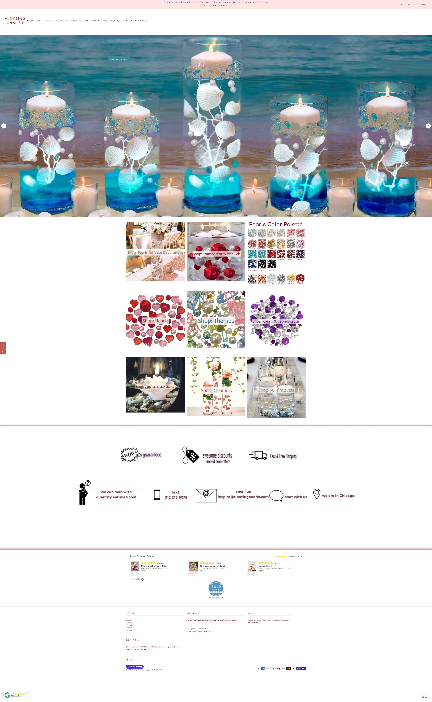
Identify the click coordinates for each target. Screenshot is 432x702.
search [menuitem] (49, 21)
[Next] (428, 125)
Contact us (130, 625)
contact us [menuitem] (109, 21)
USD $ (413, 4)
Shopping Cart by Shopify (153, 670)
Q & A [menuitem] (120, 21)
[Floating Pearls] (7, 698)
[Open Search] (397, 4)
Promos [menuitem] (73, 21)
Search (128, 620)
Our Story (129, 623)
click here (222, 5)
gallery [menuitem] (142, 21)
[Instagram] (131, 660)
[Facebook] (127, 660)
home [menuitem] (30, 21)
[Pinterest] (135, 660)
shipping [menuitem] (84, 21)
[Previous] (3, 125)
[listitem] (269, 569)
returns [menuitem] (96, 21)
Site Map (129, 630)
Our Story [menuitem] (130, 21)
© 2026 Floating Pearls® (134, 670)
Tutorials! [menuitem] (61, 21)
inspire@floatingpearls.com (201, 631)
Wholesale (129, 628)
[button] (299, 556)
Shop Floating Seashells (119, 59)
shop (38, 21)
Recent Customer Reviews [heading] (142, 556)
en (405, 4)
